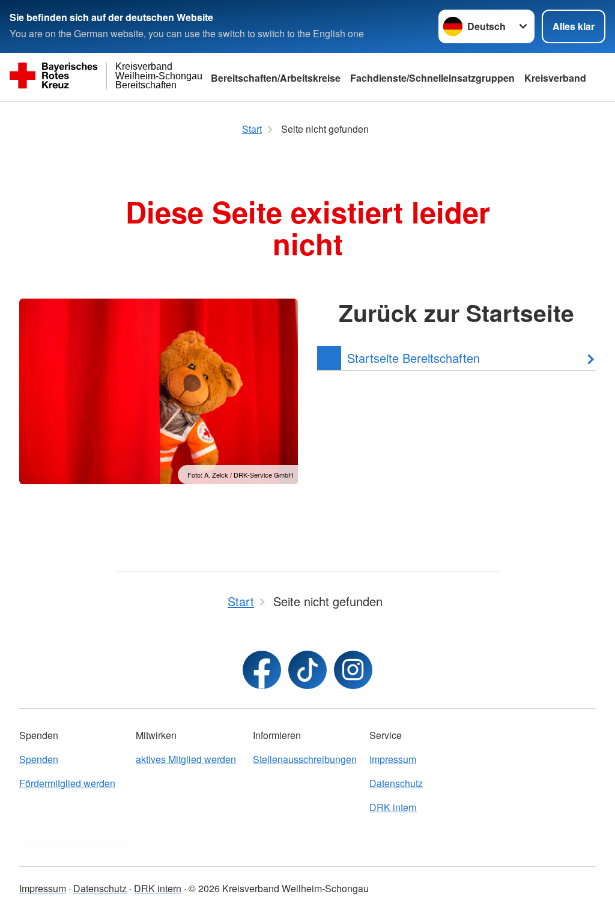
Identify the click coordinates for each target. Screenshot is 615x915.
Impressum (392, 759)
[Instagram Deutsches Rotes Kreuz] (353, 670)
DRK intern (393, 807)
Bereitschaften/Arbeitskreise (276, 78)
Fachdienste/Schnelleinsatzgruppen (432, 78)
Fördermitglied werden (67, 783)
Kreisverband (555, 78)
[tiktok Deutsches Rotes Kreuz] (307, 670)
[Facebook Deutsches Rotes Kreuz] (262, 670)
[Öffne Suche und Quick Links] (603, 77)
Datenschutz (396, 783)
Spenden (38, 759)
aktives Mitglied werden (186, 759)
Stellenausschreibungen (305, 759)
